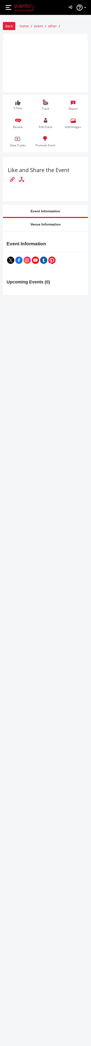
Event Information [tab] (45, 211)
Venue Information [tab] (45, 224)
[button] (18, 123)
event (38, 26)
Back (9, 26)
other (52, 26)
